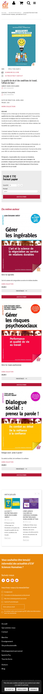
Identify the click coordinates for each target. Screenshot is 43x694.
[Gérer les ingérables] (22, 242)
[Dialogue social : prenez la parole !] (22, 420)
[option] (12, 520)
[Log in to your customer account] (13, 4)
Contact (5, 632)
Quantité (5, 185)
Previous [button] (35, 493)
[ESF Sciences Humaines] (5, 4)
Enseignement (8, 592)
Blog (3, 669)
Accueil (4, 12)
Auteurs (5, 664)
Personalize (33, 689)
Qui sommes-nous (8, 628)
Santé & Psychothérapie (11, 602)
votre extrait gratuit (14, 76)
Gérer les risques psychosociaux (11, 365)
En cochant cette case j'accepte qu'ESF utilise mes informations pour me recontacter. (22, 612)
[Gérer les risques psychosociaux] (22, 333)
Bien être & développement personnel (15, 598)
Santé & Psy (6, 655)
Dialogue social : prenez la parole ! (12, 453)
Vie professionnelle (9, 645)
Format (5, 188)
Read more (7, 538)
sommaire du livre (12, 72)
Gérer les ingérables (8, 275)
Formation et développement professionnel (17, 595)
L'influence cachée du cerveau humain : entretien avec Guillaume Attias (30, 515)
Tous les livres (7, 659)
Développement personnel (12, 651)
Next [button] (38, 493)
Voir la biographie (9, 88)
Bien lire (5, 637)
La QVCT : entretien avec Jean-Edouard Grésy (11, 514)
